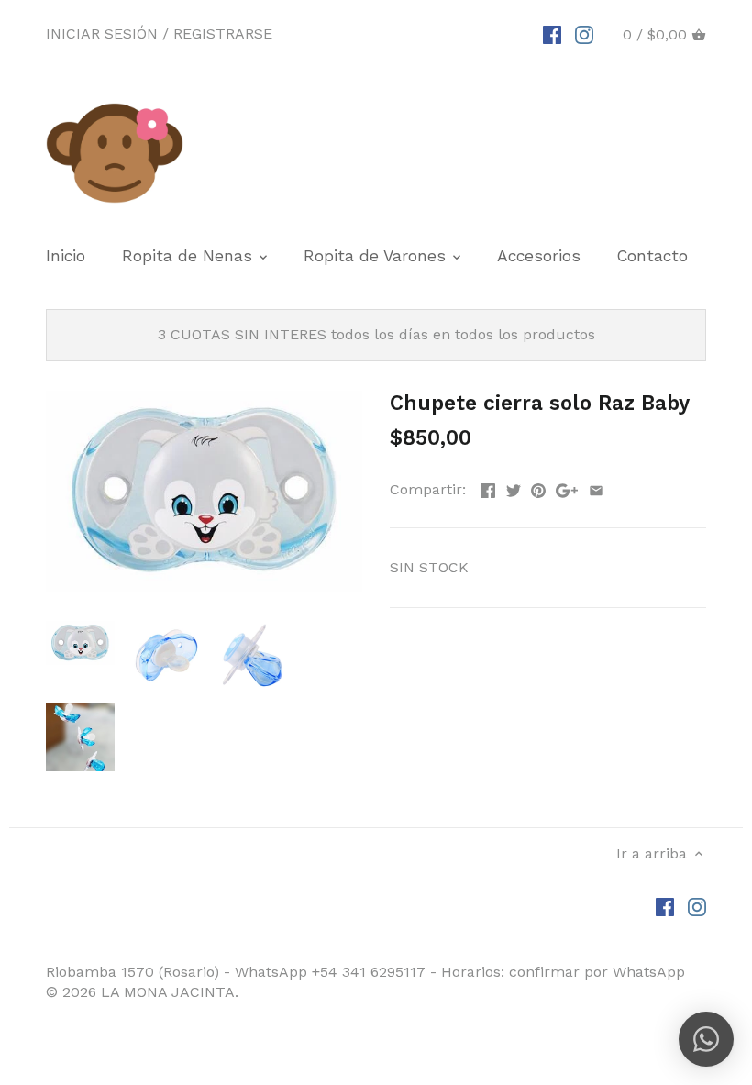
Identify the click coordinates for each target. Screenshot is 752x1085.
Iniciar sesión (102, 33)
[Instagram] (584, 34)
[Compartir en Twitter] (513, 487)
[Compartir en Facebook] (488, 487)
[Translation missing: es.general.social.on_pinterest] (538, 487)
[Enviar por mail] (596, 487)
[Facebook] (552, 34)
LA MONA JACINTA (168, 992)
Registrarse (222, 33)
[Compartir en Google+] (567, 487)
